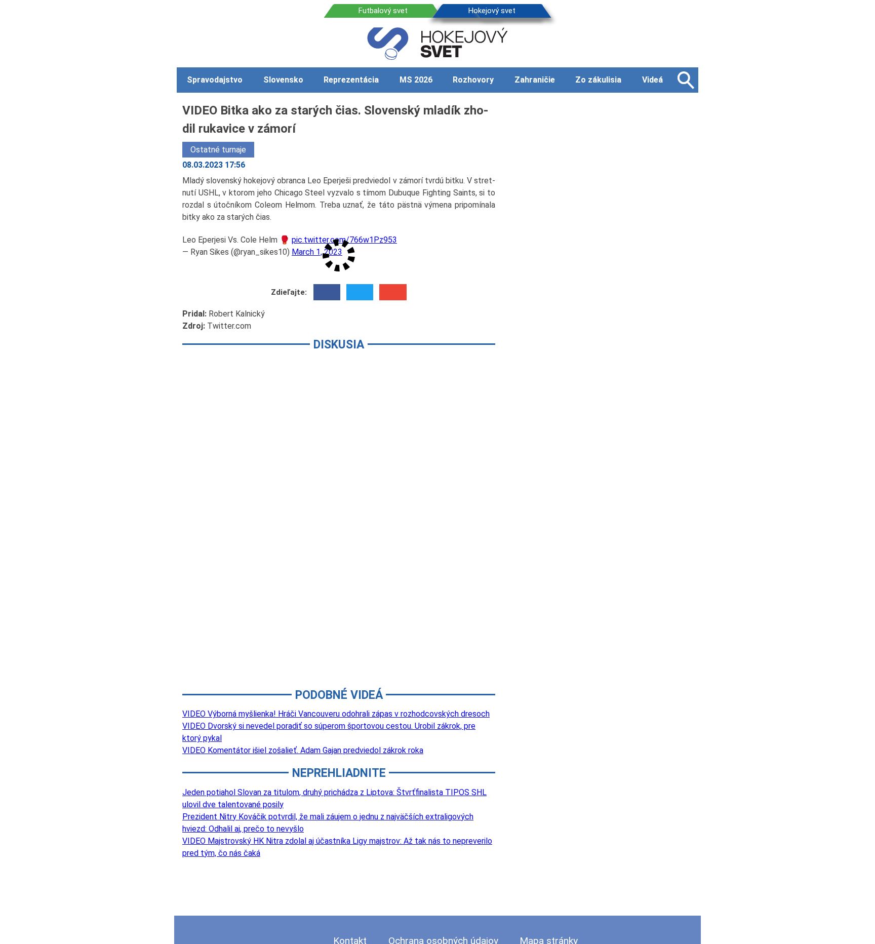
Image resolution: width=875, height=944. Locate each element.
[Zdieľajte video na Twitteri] (359, 292)
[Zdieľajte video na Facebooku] (326, 292)
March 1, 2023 (317, 252)
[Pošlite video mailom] (392, 292)
